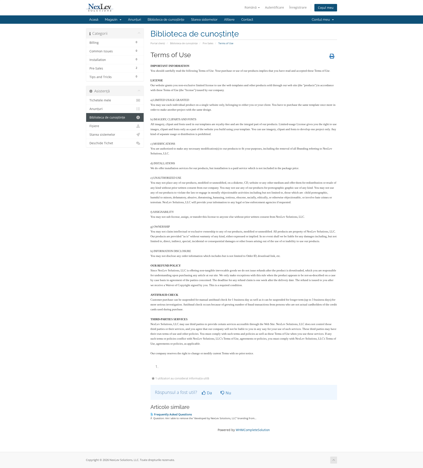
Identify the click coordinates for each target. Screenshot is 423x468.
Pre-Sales (208, 43)
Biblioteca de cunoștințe (166, 20)
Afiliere (229, 20)
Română (251, 7)
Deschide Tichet (101, 143)
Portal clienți (157, 43)
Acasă (93, 20)
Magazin (112, 20)
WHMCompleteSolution (253, 430)
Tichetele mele (100, 100)
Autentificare (274, 7)
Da (209, 392)
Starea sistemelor (204, 20)
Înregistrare (298, 7)
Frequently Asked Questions (172, 414)
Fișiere (94, 126)
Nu (227, 392)
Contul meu (322, 20)
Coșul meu (326, 7)
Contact (247, 20)
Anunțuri (134, 20)
